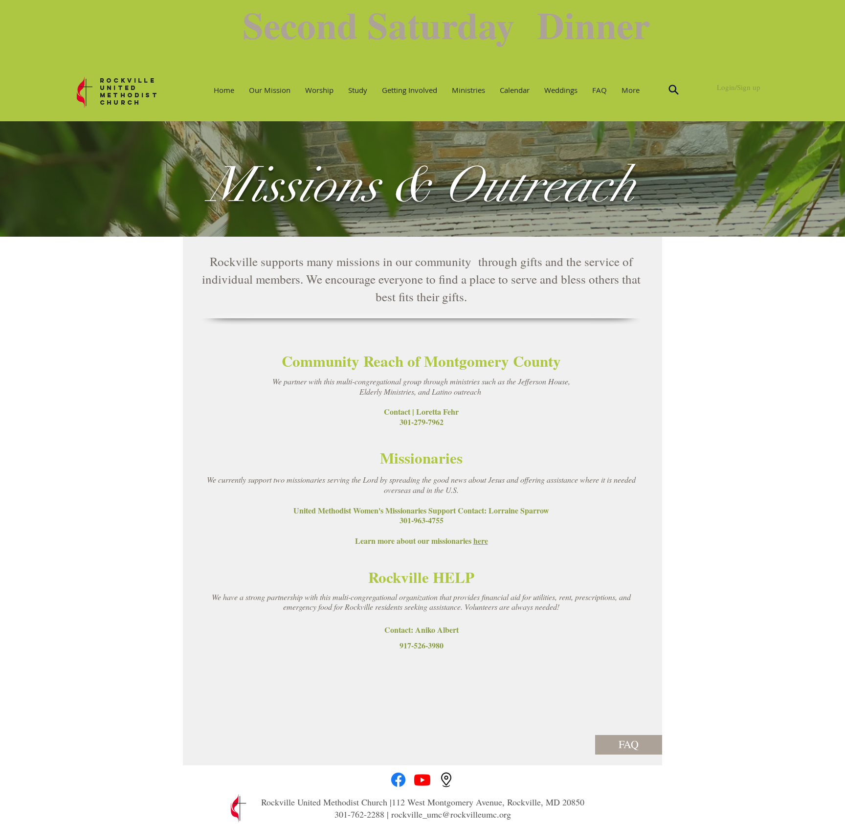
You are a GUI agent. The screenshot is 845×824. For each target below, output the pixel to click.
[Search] (673, 90)
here (480, 540)
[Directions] (446, 779)
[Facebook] (398, 779)
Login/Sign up (738, 87)
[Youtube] (422, 779)
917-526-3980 (422, 645)
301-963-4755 (422, 520)
